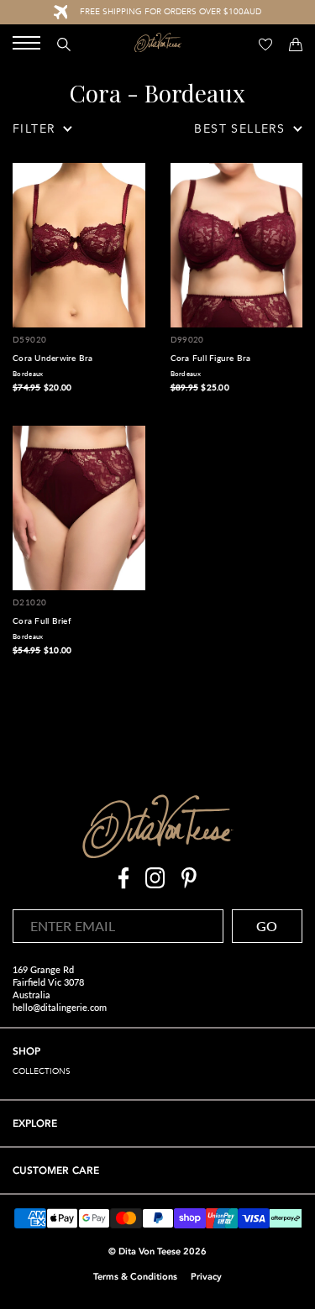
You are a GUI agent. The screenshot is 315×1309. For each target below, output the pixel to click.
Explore (35, 1123)
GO (266, 926)
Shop (26, 1051)
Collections (42, 1071)
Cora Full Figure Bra (211, 358)
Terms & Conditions (135, 1276)
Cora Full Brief (42, 620)
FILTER (34, 129)
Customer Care (56, 1170)
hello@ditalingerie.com (60, 1007)
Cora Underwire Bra (53, 358)
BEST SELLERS (239, 129)
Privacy (206, 1276)
